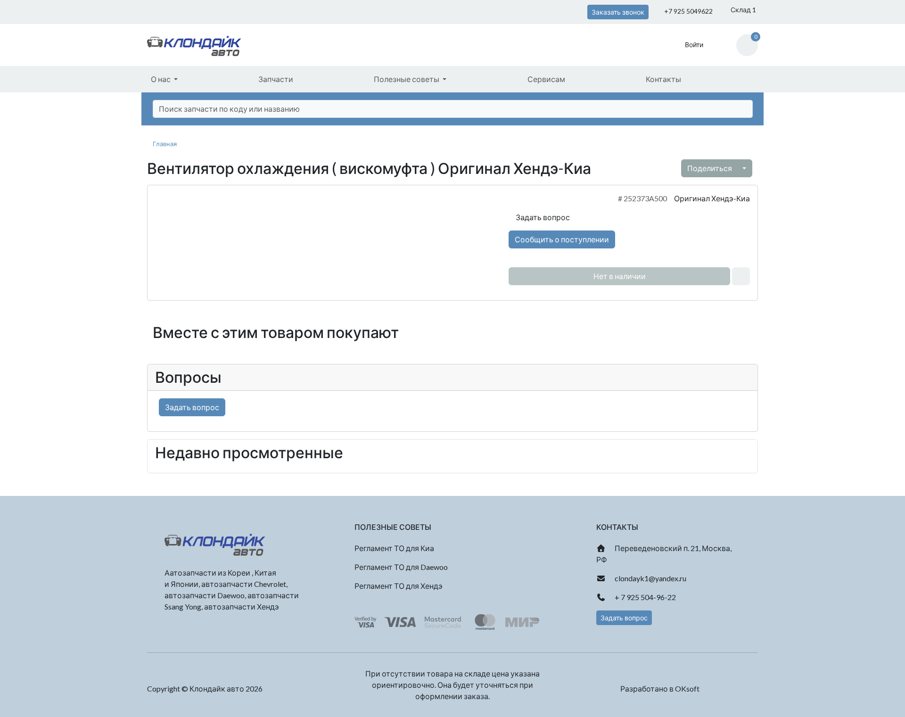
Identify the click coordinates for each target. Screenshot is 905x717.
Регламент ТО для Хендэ (398, 585)
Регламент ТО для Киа (394, 548)
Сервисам (546, 78)
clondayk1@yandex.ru (649, 578)
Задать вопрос (542, 217)
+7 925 (688, 11)
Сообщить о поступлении (562, 239)
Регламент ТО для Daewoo (401, 566)
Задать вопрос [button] (624, 618)
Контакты (663, 78)
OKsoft (687, 688)
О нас (161, 78)
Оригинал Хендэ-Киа (712, 198)
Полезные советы (407, 78)
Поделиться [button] (710, 168)
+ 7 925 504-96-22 (644, 597)
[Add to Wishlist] (741, 276)
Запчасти (275, 78)
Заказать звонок (618, 12)
